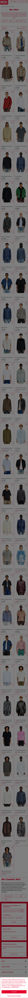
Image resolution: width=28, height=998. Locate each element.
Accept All (14, 991)
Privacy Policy (6, 987)
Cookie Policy (15, 987)
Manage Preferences (16, 985)
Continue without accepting (14, 995)
